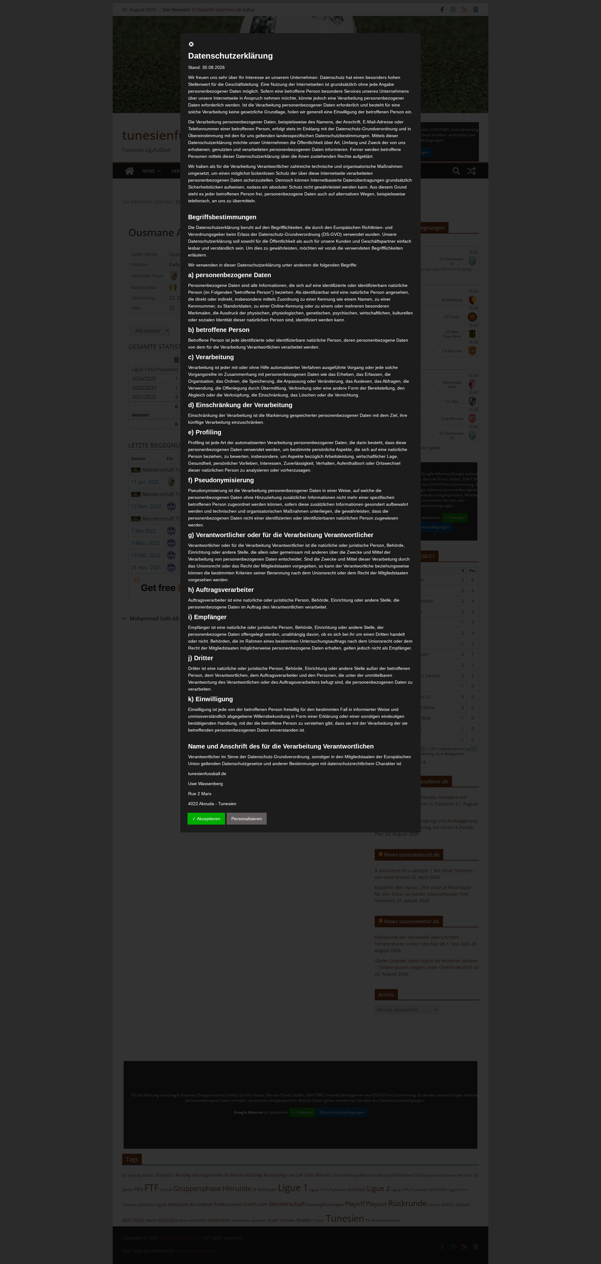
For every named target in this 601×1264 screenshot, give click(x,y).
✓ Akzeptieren (206, 818)
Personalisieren (246, 818)
